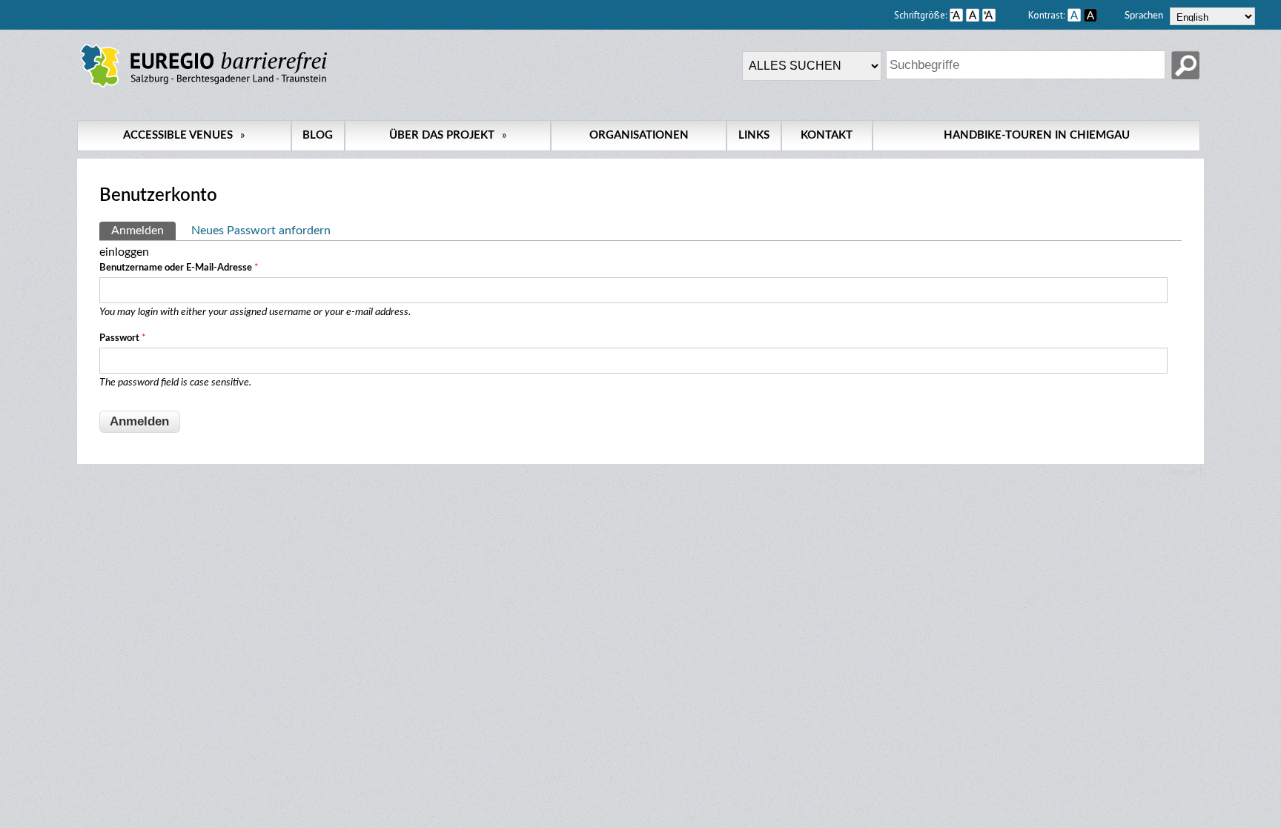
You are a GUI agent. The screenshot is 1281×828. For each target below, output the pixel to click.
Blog (317, 135)
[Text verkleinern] (956, 14)
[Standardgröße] (972, 14)
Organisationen (639, 135)
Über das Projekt (447, 135)
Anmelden (143, 230)
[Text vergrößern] (1003, 14)
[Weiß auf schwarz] (1090, 14)
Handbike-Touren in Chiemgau (1037, 135)
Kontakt (827, 135)
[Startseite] (203, 87)
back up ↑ (1186, 471)
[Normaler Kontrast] (1074, 14)
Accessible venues (184, 135)
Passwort (122, 338)
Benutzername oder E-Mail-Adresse (179, 268)
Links (753, 135)
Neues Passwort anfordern (261, 230)
